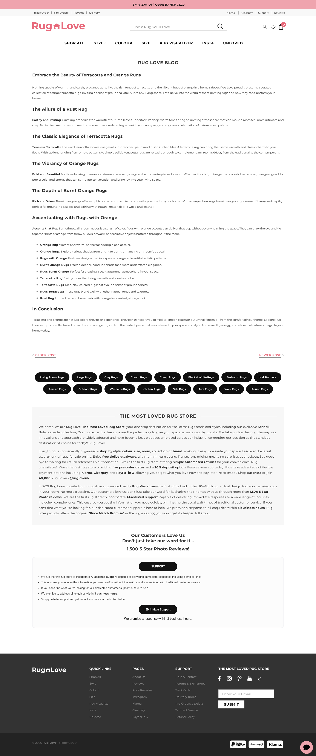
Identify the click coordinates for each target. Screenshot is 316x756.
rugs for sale (71, 457)
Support (263, 12)
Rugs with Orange (96, 217)
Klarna (231, 12)
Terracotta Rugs (105, 136)
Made (63, 742)
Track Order (42, 12)
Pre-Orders (61, 12)
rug (191, 427)
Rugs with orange (138, 228)
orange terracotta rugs (65, 92)
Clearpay (247, 12)
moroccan (92, 432)
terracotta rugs (134, 152)
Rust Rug (76, 109)
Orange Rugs (84, 163)
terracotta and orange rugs (91, 325)
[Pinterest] (239, 678)
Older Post (45, 355)
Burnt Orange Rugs (85, 190)
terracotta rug (189, 147)
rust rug (69, 120)
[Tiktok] (260, 678)
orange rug (128, 174)
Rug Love (73, 427)
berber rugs (110, 432)
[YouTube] (249, 678)
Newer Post (270, 355)
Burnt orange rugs (68, 201)
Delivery (94, 12)
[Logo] (58, 26)
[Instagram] (229, 678)
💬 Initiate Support (158, 609)
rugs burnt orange (222, 201)
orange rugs (266, 174)
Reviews (279, 12)
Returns (79, 12)
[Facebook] (219, 678)
